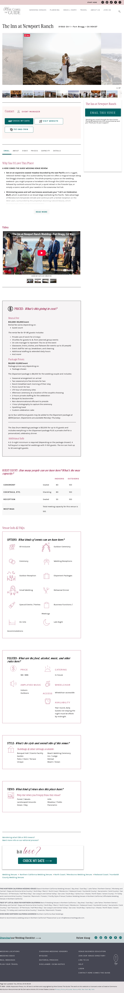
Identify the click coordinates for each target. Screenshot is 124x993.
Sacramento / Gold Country (108, 891)
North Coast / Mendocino (58, 891)
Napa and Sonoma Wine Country (19, 891)
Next (77, 255)
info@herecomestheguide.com (72, 918)
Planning (54, 10)
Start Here (92, 2)
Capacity (45, 151)
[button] (5, 59)
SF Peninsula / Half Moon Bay (20, 894)
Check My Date (34, 860)
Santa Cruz (79, 894)
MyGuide (43, 956)
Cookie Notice (72, 989)
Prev (6, 255)
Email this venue (103, 112)
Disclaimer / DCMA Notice (52, 964)
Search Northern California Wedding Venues (53, 889)
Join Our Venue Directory (91, 956)
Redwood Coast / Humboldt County (82, 891)
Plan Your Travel (9, 964)
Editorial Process (48, 960)
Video (25, 151)
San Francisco (13, 908)
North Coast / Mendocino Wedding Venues (73, 874)
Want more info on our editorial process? (20, 840)
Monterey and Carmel (8, 905)
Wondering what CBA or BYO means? (18, 837)
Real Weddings (7, 960)
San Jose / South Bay (66, 894)
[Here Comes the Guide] (10, 9)
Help (80, 964)
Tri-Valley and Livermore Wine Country (21, 910)
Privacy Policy (60, 989)
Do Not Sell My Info (87, 989)
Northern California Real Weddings (50, 914)
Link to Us (83, 960)
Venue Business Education (92, 951)
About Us (95, 10)
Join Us (107, 10)
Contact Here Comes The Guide (94, 973)
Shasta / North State (93, 894)
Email (6, 151)
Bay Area (75, 889)
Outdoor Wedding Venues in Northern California (84, 896)
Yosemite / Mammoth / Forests (35, 896)
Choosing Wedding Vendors (53, 951)
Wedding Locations (10, 951)
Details (57, 151)
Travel (83, 10)
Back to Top (116, 955)
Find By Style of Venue (56, 896)
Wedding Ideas (7, 956)
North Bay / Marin (40, 891)
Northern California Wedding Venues (36, 874)
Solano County (107, 894)
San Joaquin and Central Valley (44, 894)
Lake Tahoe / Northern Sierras (99, 889)
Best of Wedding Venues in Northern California (58, 903)
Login (81, 968)
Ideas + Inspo (70, 10)
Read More (41, 212)
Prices (34, 151)
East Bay (83, 889)
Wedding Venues (37, 10)
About (16, 151)
